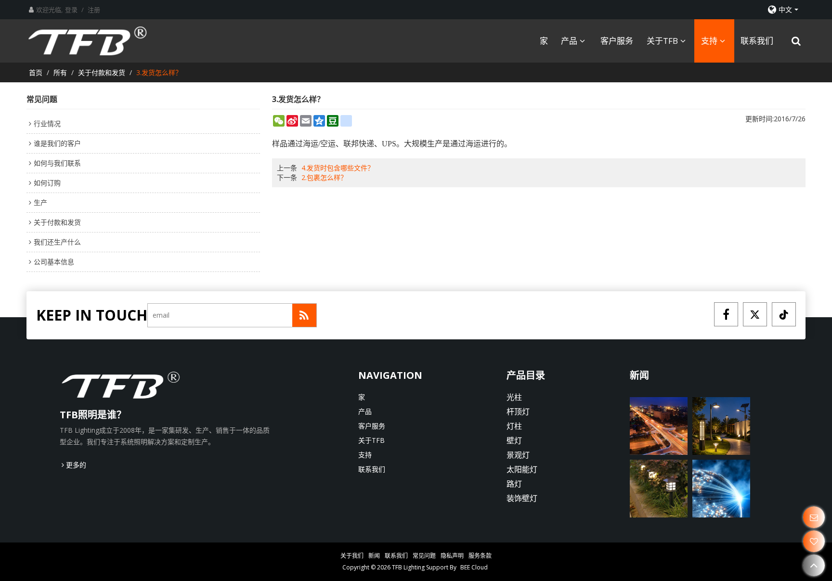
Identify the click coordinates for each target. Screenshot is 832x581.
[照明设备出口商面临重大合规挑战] (659, 488)
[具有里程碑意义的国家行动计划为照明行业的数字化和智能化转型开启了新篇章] (659, 426)
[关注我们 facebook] (726, 314)
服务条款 (480, 556)
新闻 (374, 556)
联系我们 (757, 40)
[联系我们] (814, 517)
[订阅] (304, 315)
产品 (569, 40)
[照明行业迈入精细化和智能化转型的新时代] (721, 426)
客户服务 (616, 40)
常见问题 (424, 556)
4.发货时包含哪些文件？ (337, 167)
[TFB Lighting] (96, 41)
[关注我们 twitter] (755, 314)
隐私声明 (452, 556)
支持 (709, 40)
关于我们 (352, 556)
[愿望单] (814, 541)
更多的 (76, 464)
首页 (35, 72)
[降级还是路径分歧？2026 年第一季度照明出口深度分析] (721, 488)
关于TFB (662, 40)
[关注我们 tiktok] (784, 314)
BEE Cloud (474, 567)
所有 (60, 72)
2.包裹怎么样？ (324, 177)
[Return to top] (814, 565)
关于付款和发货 (101, 72)
